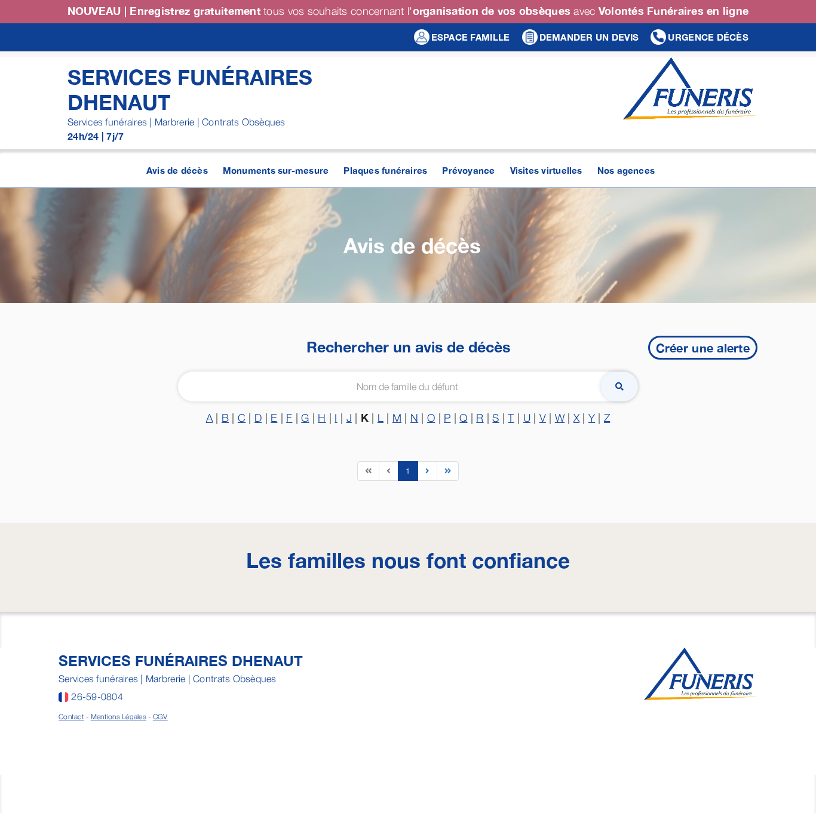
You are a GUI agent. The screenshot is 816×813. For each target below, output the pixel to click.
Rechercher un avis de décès (408, 346)
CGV (160, 716)
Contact (71, 716)
